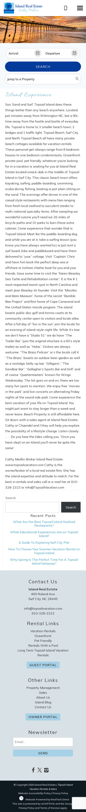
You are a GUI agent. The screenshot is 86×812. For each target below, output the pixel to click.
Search (43, 67)
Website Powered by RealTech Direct (47, 799)
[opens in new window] (33, 770)
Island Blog (43, 702)
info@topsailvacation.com (43, 608)
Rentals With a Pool (43, 645)
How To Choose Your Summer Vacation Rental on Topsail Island (44, 551)
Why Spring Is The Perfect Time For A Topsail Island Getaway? (44, 561)
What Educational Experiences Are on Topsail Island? (44, 534)
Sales (43, 693)
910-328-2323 (43, 613)
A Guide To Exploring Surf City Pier (44, 542)
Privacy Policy (60, 793)
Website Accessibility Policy (34, 793)
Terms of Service (50, 807)
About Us (43, 697)
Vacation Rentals (43, 631)
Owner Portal (43, 717)
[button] (80, 8)
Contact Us (43, 707)
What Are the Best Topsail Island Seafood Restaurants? (44, 523)
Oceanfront (43, 636)
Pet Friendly (43, 641)
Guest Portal (43, 665)
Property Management (43, 688)
